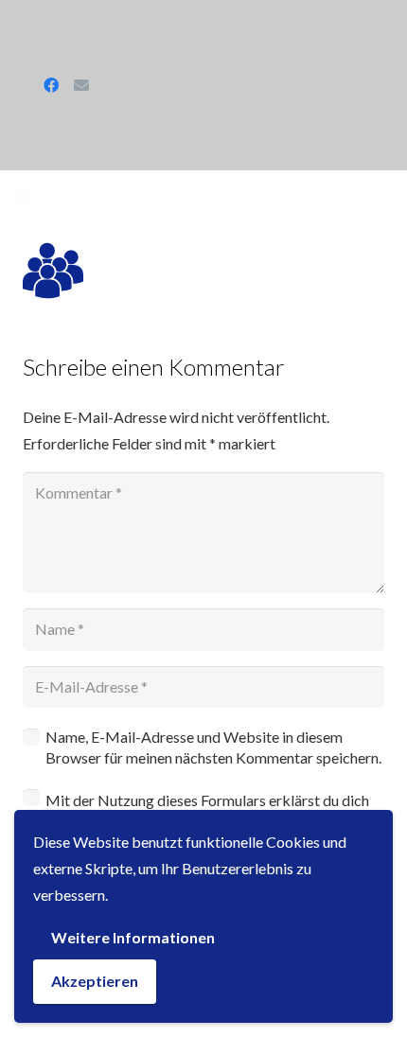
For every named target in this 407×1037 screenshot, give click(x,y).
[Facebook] (51, 85)
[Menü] (288, 194)
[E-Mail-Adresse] (81, 85)
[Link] (70, 194)
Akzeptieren (94, 981)
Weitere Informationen (133, 937)
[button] (387, 194)
